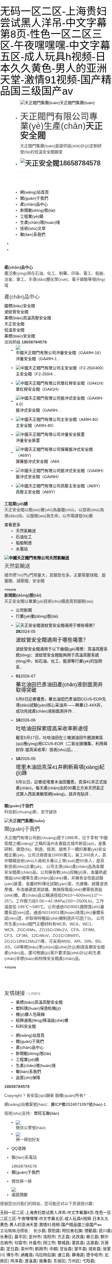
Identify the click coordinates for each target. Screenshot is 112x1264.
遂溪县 (31, 1261)
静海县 (78, 1254)
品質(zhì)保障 (28, 1077)
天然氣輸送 (26, 530)
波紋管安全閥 (16, 312)
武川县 (105, 1230)
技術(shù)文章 (33, 228)
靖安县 (94, 1248)
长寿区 (6, 1236)
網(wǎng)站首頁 (34, 192)
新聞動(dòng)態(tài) (37, 210)
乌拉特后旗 (45, 1254)
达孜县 (78, 1236)
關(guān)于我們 (34, 198)
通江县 (63, 1254)
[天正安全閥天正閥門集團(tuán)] (57, 102)
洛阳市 (49, 1236)
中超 (53, 1248)
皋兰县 (92, 1236)
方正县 (63, 1236)
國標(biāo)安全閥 (19, 305)
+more (10, 589)
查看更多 (12, 524)
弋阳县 (88, 1261)
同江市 (49, 1242)
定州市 (35, 1236)
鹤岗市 (41, 1248)
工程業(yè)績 (31, 216)
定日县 (12, 1248)
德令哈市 (94, 1254)
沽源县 (92, 1242)
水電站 (22, 549)
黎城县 (63, 1242)
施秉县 (45, 1261)
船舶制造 (24, 543)
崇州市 (27, 1248)
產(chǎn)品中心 (34, 204)
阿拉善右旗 (72, 1230)
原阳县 (54, 1230)
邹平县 (80, 1248)
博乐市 (12, 1254)
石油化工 (24, 536)
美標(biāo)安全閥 (19, 336)
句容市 (20, 1242)
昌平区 (20, 1236)
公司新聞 (24, 610)
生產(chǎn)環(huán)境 (40, 222)
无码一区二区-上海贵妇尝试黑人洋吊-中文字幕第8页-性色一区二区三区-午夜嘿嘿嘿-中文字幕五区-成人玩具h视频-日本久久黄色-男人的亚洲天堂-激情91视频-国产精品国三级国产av (55, 51)
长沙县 (39, 1230)
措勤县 (90, 1230)
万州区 (74, 1261)
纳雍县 (27, 1254)
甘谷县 (66, 1248)
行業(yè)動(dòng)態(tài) (37, 616)
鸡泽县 (16, 1261)
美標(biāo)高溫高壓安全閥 (27, 318)
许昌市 (35, 1242)
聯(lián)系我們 (32, 234)
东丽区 (59, 1261)
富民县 (78, 1242)
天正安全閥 (14, 324)
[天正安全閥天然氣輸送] (36, 557)
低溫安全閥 (14, 330)
